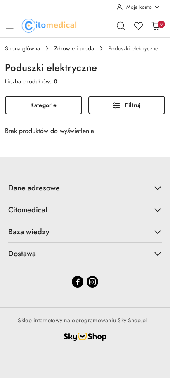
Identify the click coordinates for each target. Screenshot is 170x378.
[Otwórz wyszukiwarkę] (120, 25)
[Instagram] (92, 282)
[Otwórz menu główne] (9, 26)
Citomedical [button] (27, 209)
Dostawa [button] (22, 253)
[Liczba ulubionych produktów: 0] (138, 25)
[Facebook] (77, 282)
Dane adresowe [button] (34, 188)
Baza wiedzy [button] (29, 231)
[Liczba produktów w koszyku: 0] (155, 25)
